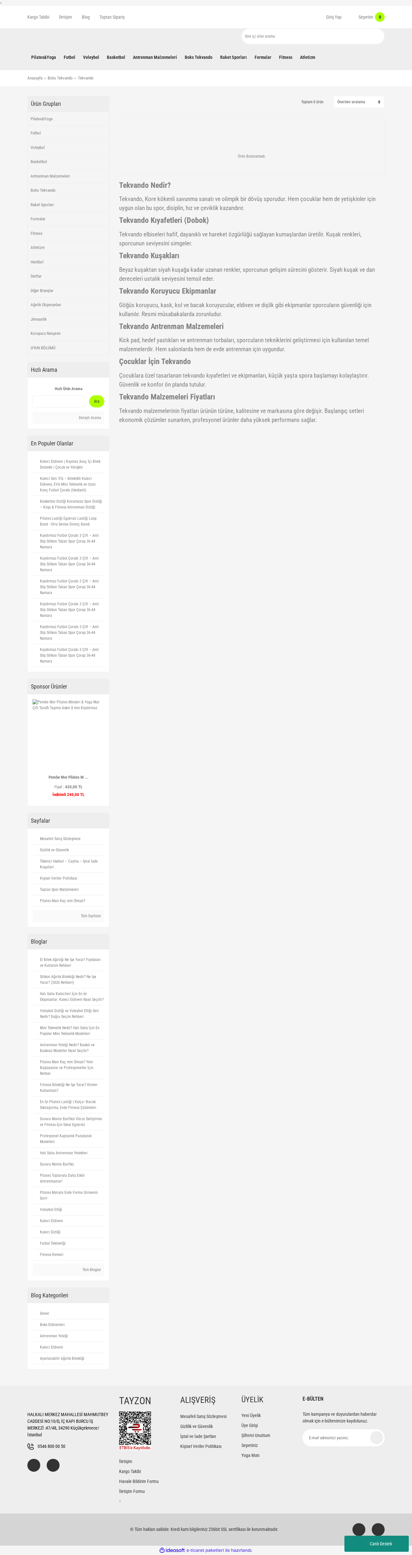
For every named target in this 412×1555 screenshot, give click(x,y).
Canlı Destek (381, 1543)
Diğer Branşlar (42, 290)
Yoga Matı (250, 1455)
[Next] (101, 750)
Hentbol (37, 262)
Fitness (36, 233)
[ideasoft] (172, 1550)
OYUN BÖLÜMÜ (43, 347)
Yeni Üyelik (251, 1415)
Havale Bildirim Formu (139, 1481)
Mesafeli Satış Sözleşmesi (203, 1416)
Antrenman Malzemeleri (50, 176)
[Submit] (376, 1437)
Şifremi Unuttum (255, 1435)
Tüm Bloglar (91, 1269)
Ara (96, 401)
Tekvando (86, 78)
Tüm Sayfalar (90, 916)
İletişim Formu (132, 1491)
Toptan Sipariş (112, 17)
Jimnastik (39, 319)
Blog (86, 17)
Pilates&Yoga (41, 118)
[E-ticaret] (205, 1550)
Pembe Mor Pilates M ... (69, 777)
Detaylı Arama (89, 418)
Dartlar (36, 276)
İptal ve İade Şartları (198, 1436)
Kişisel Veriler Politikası (200, 1446)
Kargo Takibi (38, 17)
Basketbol (39, 161)
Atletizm (38, 247)
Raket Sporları (42, 204)
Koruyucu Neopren (46, 333)
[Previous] (35, 750)
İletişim (65, 17)
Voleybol (38, 147)
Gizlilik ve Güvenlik (196, 1426)
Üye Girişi (249, 1425)
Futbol (36, 133)
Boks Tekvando (43, 190)
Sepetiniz (249, 1445)
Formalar (38, 218)
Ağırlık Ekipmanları (46, 304)
